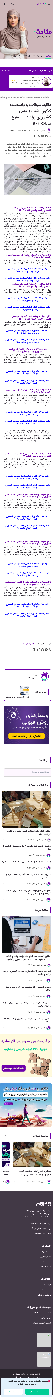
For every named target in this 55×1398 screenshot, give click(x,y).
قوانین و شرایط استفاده (41, 1312)
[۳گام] (41, 3)
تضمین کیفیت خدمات (41, 1323)
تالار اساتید (46, 1251)
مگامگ (46, 97)
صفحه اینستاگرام (37, 1391)
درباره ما (47, 1284)
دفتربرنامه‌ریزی (45, 1256)
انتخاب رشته (46, 1261)
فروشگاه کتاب (45, 1266)
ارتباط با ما (46, 1289)
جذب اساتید (46, 1318)
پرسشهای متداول (44, 1295)
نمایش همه (7, 70)
